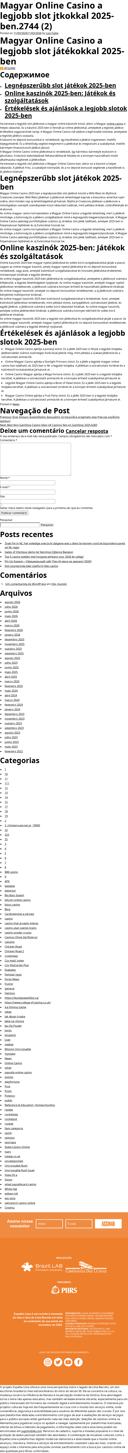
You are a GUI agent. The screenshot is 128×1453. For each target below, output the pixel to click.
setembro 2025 (14, 653)
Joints (8, 1030)
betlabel (10, 886)
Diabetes (10, 970)
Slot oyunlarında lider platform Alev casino (31, 566)
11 (6, 779)
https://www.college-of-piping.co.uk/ (28, 1002)
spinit (8, 1133)
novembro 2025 (14, 644)
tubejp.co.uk (12, 1156)
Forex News (12, 979)
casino (9, 918)
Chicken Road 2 (14, 951)
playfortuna (12, 1082)
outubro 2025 (13, 649)
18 (6, 811)
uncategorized (14, 1161)
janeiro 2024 (12, 709)
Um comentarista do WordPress (25, 584)
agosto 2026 (12, 602)
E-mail (5, 487)
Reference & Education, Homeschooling (30, 1105)
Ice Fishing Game (15, 1007)
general (9, 988)
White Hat (11, 1189)
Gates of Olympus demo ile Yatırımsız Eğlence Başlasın (39, 552)
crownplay (11, 956)
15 (6, 802)
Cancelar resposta (87, 431)
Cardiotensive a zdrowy (19, 914)
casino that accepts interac (21, 923)
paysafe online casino (18, 1072)
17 (6, 807)
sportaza (10, 1142)
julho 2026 (11, 607)
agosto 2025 (12, 658)
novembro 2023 (14, 719)
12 (6, 788)
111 (7, 783)
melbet (9, 1044)
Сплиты (9, 1207)
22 (6, 830)
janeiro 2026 (12, 635)
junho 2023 (12, 742)
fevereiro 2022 (14, 751)
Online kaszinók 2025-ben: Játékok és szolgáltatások (60, 96)
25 (6, 839)
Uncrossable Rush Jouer (20, 1170)
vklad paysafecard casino (20, 1184)
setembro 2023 (14, 728)
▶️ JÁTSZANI (7, 68)
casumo (10, 942)
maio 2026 (11, 616)
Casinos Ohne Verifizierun (21, 937)
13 (6, 793)
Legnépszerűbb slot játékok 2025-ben (60, 85)
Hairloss (10, 993)
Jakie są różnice (14, 1021)
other (8, 1068)
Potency (10, 1096)
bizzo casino (12, 904)
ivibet (8, 1012)
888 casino (11, 872)
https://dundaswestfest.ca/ (22, 998)
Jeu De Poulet (13, 1026)
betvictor (10, 890)
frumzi (9, 984)
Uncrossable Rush (16, 1165)
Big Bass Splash (14, 895)
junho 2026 (12, 611)
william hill (11, 1193)
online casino (115, 124)
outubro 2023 (13, 723)
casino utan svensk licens (20, 928)
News (16, 404)
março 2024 (12, 700)
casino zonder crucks (18, 932)
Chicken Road (13, 946)
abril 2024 (11, 695)
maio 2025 (11, 672)
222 (7, 835)
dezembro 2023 (14, 714)
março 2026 (12, 625)
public (8, 1100)
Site (2, 496)
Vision (8, 1179)
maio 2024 (11, 691)
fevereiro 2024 (14, 705)
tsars (8, 1152)
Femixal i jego (13, 974)
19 (6, 816)
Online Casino (13, 1063)
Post (7, 1086)
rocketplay (11, 1114)
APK (7, 881)
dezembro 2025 (14, 639)
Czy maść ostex (14, 960)
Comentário (8, 440)
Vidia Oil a (11, 1175)
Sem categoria (14, 1128)
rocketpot (11, 1119)
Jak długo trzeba (15, 1016)
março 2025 (12, 681)
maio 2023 (11, 746)
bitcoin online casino (18, 900)
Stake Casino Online (17, 1147)
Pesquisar (6, 520)
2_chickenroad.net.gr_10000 (22, 825)
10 (6, 774)
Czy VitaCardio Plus (17, 965)
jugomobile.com (31, 1431)
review (9, 1110)
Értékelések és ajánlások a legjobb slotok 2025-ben (66, 112)
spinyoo (10, 1138)
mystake (10, 1054)
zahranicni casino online (20, 1203)
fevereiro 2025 (14, 686)
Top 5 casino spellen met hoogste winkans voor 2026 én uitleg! (44, 557)
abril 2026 (11, 621)
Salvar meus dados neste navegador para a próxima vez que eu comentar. (46, 508)
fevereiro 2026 (14, 630)
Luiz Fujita (52, 33)
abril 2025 (11, 677)
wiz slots (10, 1198)
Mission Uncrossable (18, 1049)
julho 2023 (11, 737)
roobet (9, 1124)
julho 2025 (11, 663)
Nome (5, 478)
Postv (8, 1091)
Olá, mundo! (59, 584)
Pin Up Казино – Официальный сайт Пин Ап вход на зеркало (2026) (48, 561)
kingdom (10, 1035)
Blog (7, 909)
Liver (8, 1040)
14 (6, 797)
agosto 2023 (12, 732)
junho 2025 (12, 667)
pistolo (9, 1077)
